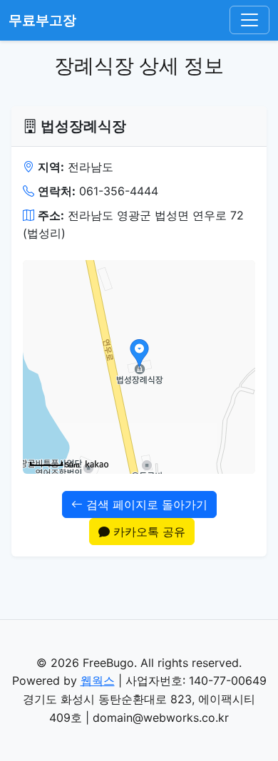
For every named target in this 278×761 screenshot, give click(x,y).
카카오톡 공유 (147, 531)
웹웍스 (98, 680)
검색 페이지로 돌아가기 (145, 504)
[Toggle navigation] (249, 20)
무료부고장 (42, 20)
